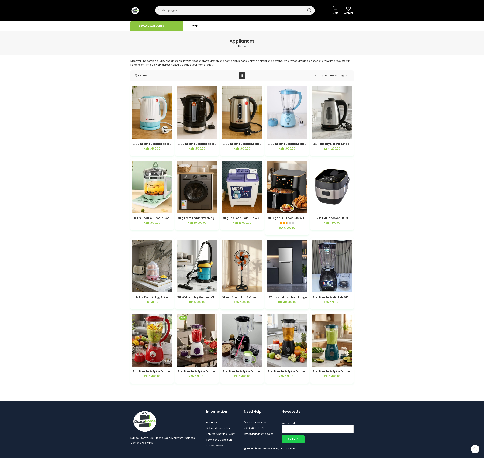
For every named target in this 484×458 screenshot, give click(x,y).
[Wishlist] (152, 135)
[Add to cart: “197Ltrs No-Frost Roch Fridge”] (279, 288)
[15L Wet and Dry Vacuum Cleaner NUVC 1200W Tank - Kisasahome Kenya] (197, 266)
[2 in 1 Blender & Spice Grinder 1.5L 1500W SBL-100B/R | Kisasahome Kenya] (152, 340)
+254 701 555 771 (254, 428)
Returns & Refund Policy (220, 434)
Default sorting (334, 75)
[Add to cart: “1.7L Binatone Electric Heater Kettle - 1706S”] (189, 135)
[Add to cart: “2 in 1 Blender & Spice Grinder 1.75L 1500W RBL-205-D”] (279, 362)
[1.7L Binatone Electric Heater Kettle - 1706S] (197, 112)
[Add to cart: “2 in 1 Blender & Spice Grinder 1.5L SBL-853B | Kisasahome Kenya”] (234, 362)
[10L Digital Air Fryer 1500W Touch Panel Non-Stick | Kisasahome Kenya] (287, 187)
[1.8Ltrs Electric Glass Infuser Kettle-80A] (152, 187)
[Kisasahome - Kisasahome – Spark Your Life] (135, 10)
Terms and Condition (219, 440)
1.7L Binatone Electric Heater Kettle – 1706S (197, 144)
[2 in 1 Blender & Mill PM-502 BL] (332, 266)
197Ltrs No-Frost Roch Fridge (287, 297)
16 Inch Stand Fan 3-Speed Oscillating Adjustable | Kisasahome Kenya (242, 297)
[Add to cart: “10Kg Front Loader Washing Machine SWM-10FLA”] (189, 209)
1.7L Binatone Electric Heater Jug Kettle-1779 (152, 144)
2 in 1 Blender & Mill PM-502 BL (332, 297)
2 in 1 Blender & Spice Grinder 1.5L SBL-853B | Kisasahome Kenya (242, 371)
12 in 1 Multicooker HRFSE (332, 218)
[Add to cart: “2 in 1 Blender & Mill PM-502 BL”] (324, 288)
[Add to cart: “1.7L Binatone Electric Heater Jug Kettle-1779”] (144, 135)
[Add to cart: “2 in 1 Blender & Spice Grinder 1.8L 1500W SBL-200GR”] (324, 362)
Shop (195, 25)
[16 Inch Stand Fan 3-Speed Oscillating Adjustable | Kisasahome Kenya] (242, 266)
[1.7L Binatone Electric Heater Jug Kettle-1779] (152, 112)
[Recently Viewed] (475, 449)
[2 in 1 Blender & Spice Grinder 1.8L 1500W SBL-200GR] (332, 340)
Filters (143, 75)
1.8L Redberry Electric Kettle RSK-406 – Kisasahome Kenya (332, 144)
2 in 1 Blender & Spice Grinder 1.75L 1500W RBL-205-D (287, 371)
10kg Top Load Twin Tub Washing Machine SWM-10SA (242, 218)
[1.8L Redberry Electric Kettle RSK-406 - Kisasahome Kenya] (332, 112)
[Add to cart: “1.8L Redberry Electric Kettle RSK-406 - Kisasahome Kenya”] (324, 135)
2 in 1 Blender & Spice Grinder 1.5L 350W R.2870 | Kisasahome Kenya (197, 371)
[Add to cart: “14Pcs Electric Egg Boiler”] (144, 288)
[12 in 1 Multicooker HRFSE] (332, 187)
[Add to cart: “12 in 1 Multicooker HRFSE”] (324, 209)
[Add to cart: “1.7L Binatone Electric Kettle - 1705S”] (234, 135)
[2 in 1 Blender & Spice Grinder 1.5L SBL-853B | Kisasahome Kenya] (242, 340)
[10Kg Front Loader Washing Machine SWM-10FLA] (197, 187)
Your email (288, 423)
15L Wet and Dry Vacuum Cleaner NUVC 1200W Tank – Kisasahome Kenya (197, 297)
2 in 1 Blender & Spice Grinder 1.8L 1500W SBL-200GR (332, 371)
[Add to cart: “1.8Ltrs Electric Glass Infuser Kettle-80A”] (144, 209)
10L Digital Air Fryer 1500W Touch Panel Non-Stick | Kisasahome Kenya (287, 218)
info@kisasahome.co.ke (259, 434)
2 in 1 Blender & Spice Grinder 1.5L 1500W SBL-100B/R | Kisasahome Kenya (152, 371)
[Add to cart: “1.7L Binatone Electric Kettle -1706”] (279, 135)
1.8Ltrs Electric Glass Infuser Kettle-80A (152, 218)
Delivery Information (218, 428)
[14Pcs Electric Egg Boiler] (152, 266)
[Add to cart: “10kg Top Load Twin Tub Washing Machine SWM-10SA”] (234, 209)
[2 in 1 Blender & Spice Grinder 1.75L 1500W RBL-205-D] (287, 340)
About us (211, 422)
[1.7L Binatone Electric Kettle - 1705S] (242, 112)
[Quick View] (159, 135)
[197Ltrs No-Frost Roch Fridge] (287, 266)
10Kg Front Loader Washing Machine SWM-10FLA (197, 218)
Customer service (255, 422)
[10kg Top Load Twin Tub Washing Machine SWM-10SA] (242, 187)
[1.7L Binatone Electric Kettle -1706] (287, 112)
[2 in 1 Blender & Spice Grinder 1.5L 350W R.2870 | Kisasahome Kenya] (197, 340)
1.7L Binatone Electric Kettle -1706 (287, 144)
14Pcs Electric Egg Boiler (152, 297)
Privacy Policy (214, 445)
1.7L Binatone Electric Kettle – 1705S (242, 144)
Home (242, 46)
